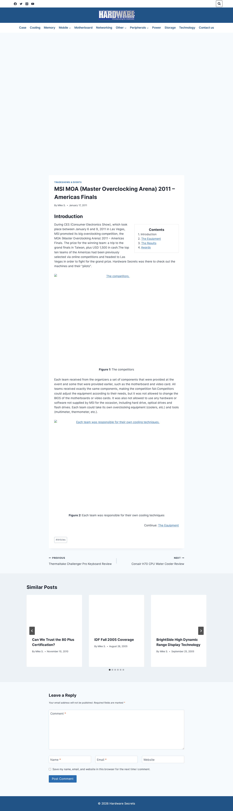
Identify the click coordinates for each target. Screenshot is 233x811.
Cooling (35, 27)
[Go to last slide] (32, 631)
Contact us (206, 27)
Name (55, 759)
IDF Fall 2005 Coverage (114, 640)
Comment (58, 713)
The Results (148, 243)
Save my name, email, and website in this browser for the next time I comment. (101, 769)
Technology (187, 27)
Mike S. (62, 205)
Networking (104, 27)
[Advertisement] (116, 58)
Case (22, 27)
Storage (170, 27)
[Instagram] (27, 4)
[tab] (110, 670)
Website (149, 759)
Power (156, 27)
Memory (49, 27)
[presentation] (54, 613)
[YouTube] (32, 4)
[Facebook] (15, 4)
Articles (60, 539)
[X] (21, 4)
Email (102, 759)
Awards (146, 247)
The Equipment (151, 238)
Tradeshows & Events (68, 182)
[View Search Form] (219, 4)
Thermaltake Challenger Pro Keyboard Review (80, 561)
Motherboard (83, 27)
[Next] (201, 631)
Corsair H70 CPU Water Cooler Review (158, 561)
